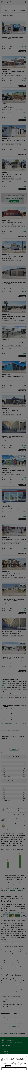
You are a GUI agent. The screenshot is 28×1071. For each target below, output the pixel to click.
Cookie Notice (8, 1066)
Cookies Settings (14, 1068)
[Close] (26, 1056)
